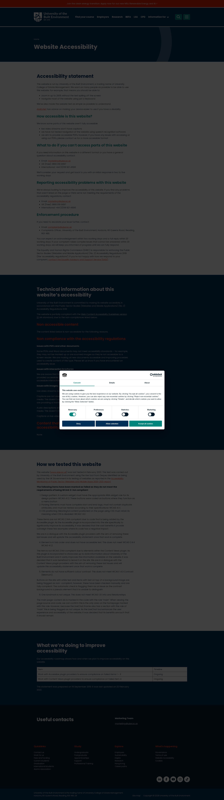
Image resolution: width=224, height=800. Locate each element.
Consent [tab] (77, 383)
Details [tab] (112, 383)
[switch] (99, 414)
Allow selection (112, 424)
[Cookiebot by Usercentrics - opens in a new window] (152, 375)
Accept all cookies (145, 424)
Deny (78, 424)
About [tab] (147, 383)
